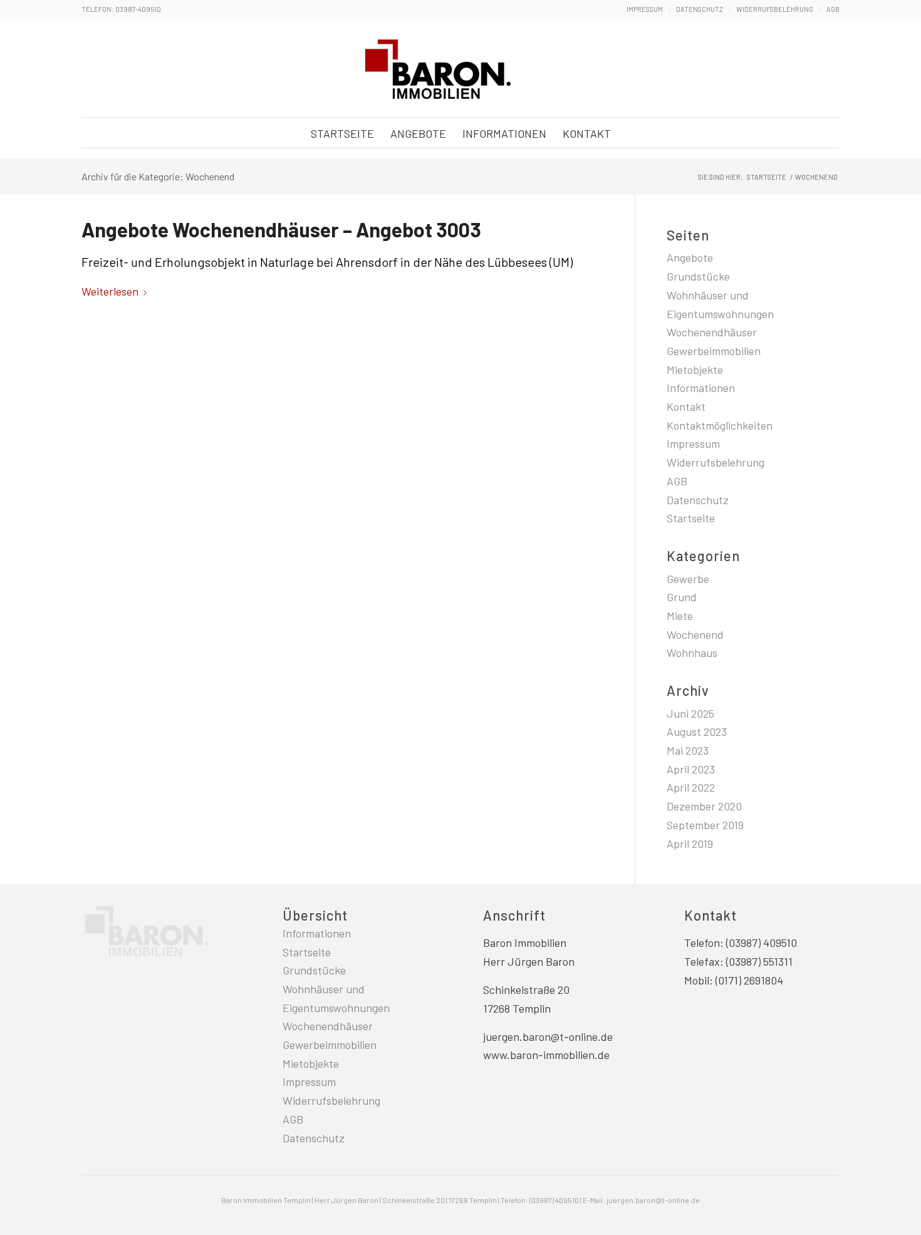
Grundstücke (698, 276)
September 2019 (705, 825)
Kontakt (686, 406)
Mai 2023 (688, 750)
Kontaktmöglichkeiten (720, 425)
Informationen (701, 388)
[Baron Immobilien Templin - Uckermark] (435, 69)
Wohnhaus (692, 652)
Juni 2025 (690, 713)
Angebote (690, 257)
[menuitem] (645, 9)
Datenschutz (699, 9)
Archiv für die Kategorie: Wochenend (157, 176)
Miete (680, 616)
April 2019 (690, 843)
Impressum (645, 9)
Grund (682, 597)
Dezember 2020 (704, 806)
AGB (833, 9)
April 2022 (691, 787)
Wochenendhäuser (712, 332)
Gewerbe (688, 579)
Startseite (691, 518)
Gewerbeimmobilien (714, 351)
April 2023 (691, 769)
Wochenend (695, 634)
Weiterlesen (109, 291)
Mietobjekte (695, 369)
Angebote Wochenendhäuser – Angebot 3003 (281, 229)
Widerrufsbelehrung (774, 9)
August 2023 (697, 731)
